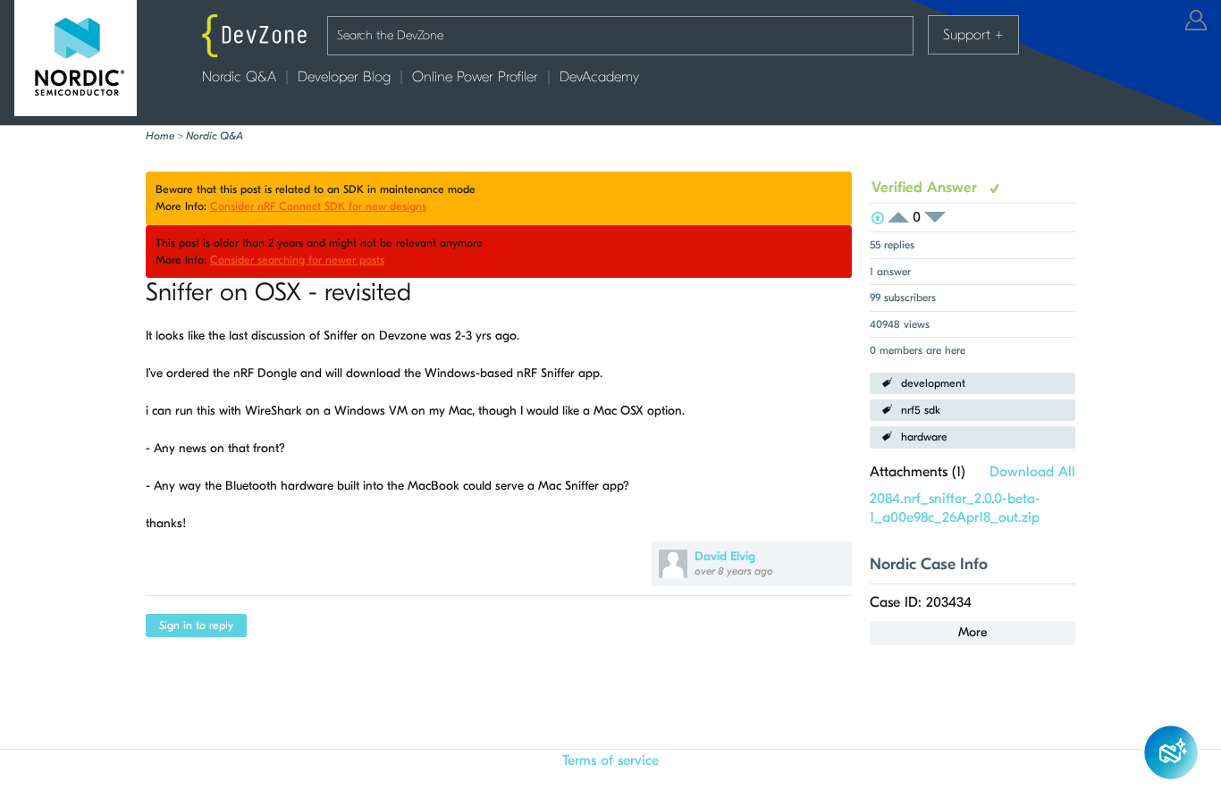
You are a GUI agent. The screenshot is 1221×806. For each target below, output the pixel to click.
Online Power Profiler (475, 77)
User (1196, 20)
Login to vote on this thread (903, 217)
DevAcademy (599, 77)
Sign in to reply (196, 625)
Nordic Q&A (239, 77)
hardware (924, 437)
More (972, 632)
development (933, 383)
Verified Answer (926, 187)
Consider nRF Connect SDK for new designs (318, 206)
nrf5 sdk (920, 410)
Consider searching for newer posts (297, 260)
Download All (1032, 472)
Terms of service (610, 760)
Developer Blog (344, 77)
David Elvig (725, 556)
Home (160, 136)
